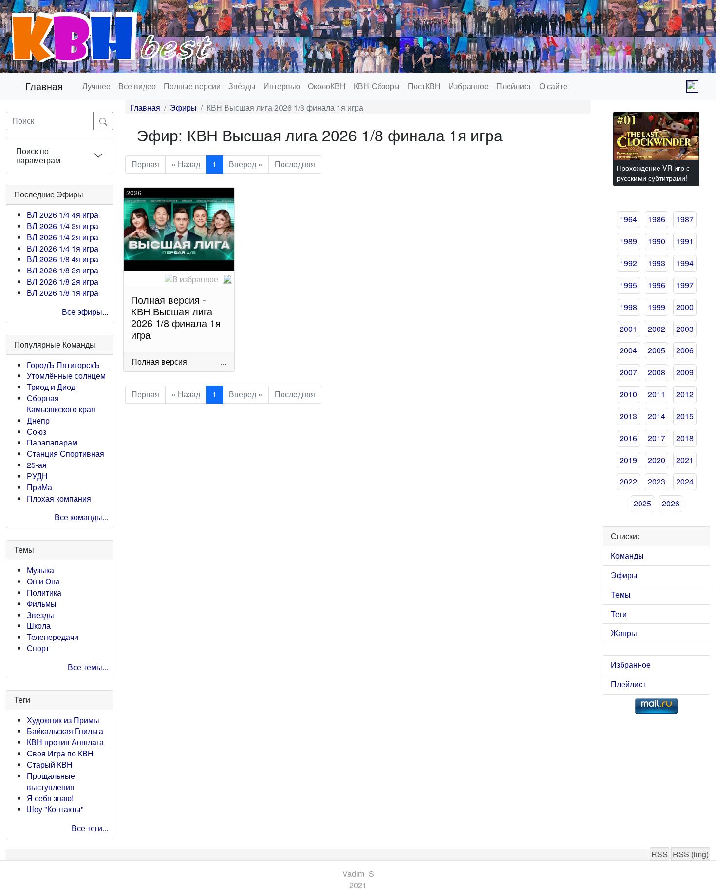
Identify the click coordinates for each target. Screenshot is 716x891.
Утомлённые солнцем (66, 375)
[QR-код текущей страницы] (692, 86)
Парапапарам (52, 442)
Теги (619, 614)
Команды (627, 555)
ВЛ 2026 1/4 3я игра (62, 226)
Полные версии (192, 86)
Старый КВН (50, 764)
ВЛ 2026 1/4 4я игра (62, 214)
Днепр (38, 420)
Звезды (40, 614)
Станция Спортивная (65, 453)
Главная (44, 86)
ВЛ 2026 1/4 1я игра (62, 248)
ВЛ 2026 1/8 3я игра (62, 270)
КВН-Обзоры (377, 86)
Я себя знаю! (50, 798)
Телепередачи (52, 636)
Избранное (469, 86)
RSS (659, 854)
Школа (39, 625)
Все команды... (81, 517)
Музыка (40, 570)
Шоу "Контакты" (55, 808)
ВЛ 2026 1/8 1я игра (62, 292)
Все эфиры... (85, 311)
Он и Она (43, 581)
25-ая (37, 464)
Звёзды (242, 86)
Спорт (38, 648)
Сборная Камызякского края (61, 403)
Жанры (624, 633)
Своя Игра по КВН (60, 753)
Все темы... (88, 667)
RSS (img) (691, 854)
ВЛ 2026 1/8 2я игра (62, 281)
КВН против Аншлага (65, 742)
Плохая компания (59, 498)
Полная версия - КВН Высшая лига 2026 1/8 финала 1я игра (176, 317)
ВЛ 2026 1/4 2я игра (62, 237)
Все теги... (90, 827)
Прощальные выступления (51, 781)
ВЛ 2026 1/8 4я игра (62, 259)
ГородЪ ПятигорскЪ (63, 364)
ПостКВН (424, 86)
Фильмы (42, 603)
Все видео (137, 86)
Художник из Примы (63, 720)
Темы (621, 594)
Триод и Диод (51, 386)
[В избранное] (191, 279)
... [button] (223, 361)
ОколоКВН (327, 86)
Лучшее (96, 86)
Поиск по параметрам (38, 155)
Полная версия (159, 361)
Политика (44, 592)
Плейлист (513, 86)
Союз (36, 431)
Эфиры (183, 107)
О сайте (553, 86)
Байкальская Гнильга (65, 730)
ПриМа (39, 487)
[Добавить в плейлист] (227, 279)
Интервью (282, 86)
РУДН (37, 476)
